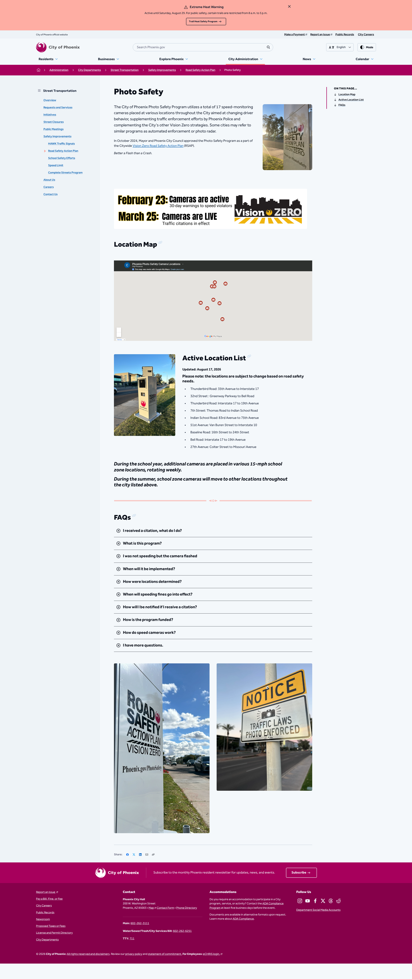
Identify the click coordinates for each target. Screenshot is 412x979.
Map (151, 908)
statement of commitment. (165, 954)
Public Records (45, 913)
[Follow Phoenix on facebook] (315, 900)
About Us (49, 180)
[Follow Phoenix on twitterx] (323, 900)
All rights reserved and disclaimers (88, 954)
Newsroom (43, 919)
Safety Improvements (57, 136)
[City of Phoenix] (58, 47)
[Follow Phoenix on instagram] (299, 900)
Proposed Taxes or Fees (51, 926)
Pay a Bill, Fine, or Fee (49, 899)
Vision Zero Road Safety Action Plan (158, 146)
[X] (133, 854)
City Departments (47, 940)
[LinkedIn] (140, 854)
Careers (48, 187)
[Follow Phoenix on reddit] (338, 900)
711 (132, 939)
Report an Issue (46, 892)
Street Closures (53, 122)
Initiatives (49, 115)
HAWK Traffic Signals (61, 143)
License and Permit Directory (54, 933)
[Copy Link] (153, 854)
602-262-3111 (140, 923)
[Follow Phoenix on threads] (330, 900)
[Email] (146, 854)
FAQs (341, 105)
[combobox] (203, 47)
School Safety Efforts (61, 158)
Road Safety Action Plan (63, 151)
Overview (49, 100)
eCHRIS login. (211, 954)
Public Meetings (53, 129)
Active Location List (351, 100)
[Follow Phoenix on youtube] (307, 900)
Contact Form (165, 908)
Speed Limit (55, 165)
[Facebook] (127, 854)
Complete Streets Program (65, 172)
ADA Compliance (243, 919)
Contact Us (50, 194)
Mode (369, 47)
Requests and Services (57, 107)
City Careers (44, 906)
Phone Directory (186, 908)
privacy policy (133, 954)
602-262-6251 (182, 931)
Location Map (346, 94)
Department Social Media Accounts (318, 910)
